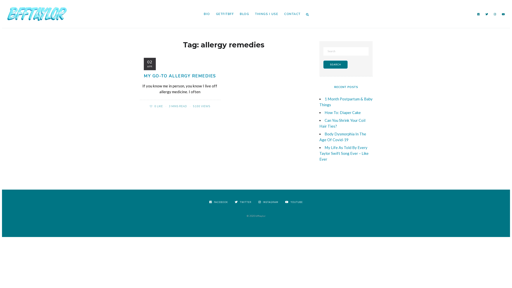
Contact (292, 14)
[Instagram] (495, 14)
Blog (244, 14)
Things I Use (266, 14)
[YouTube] (503, 14)
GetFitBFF (225, 14)
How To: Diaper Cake (343, 112)
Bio (207, 14)
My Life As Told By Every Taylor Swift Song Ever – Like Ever (344, 153)
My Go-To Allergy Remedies (180, 76)
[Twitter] (486, 14)
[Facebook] (478, 14)
